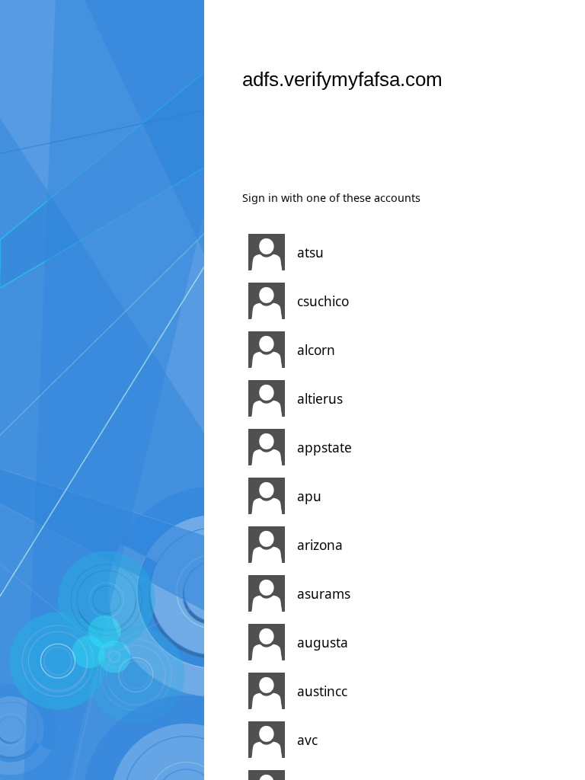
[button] (375, 252)
